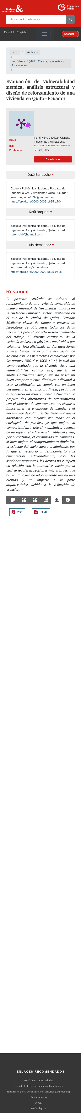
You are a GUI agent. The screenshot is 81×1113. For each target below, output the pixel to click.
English (21, 32)
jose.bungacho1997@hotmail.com (33, 197)
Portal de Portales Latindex (38, 1080)
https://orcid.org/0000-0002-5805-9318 (36, 271)
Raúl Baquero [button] (39, 212)
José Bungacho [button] (40, 174)
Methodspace (38, 1108)
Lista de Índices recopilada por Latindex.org (39, 1086)
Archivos (32, 52)
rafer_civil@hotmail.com (26, 234)
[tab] (13, 500)
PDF (20, 512)
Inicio (15, 52)
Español (9, 32)
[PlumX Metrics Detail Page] (21, 123)
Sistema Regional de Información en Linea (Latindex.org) (39, 1091)
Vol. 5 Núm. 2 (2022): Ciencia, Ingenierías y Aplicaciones (38, 63)
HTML (43, 512)
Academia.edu (39, 1097)
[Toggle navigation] (44, 34)
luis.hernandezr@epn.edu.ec (30, 267)
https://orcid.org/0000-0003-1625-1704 (36, 201)
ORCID (39, 1103)
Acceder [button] (69, 34)
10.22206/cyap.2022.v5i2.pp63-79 (52, 145)
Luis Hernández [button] (39, 245)
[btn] (70, 19)
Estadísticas (53, 159)
